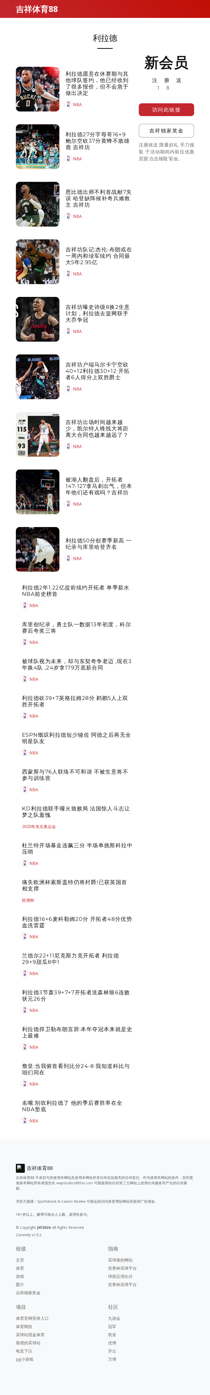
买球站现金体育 (30, 1334)
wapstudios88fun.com (74, 1182)
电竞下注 (24, 1351)
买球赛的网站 (120, 1260)
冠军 (112, 1326)
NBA (77, 104)
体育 (20, 1268)
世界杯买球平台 (122, 1268)
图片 (20, 1284)
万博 (112, 1359)
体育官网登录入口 (32, 1318)
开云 (112, 1351)
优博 (112, 1343)
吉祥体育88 (37, 8)
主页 (20, 1260)
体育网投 (24, 1326)
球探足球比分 (120, 1276)
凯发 (112, 1334)
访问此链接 (166, 109)
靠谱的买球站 (28, 1343)
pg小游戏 (24, 1359)
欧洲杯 (28, 900)
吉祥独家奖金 (166, 130)
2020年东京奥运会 (39, 826)
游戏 (20, 1276)
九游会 (114, 1318)
